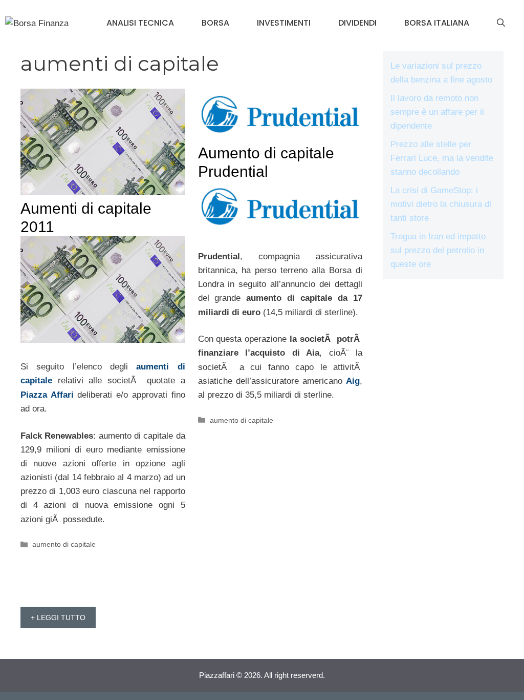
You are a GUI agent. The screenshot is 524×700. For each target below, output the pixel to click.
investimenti (284, 23)
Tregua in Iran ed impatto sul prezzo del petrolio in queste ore (438, 250)
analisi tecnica (140, 23)
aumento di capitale (64, 544)
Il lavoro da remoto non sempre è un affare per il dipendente (437, 112)
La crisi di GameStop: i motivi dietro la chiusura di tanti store (440, 204)
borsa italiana (436, 23)
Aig (353, 381)
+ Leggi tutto (58, 617)
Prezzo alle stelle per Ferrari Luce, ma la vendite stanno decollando (441, 158)
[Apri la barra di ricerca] (501, 23)
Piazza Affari (47, 395)
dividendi (357, 23)
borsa (215, 23)
